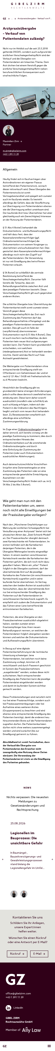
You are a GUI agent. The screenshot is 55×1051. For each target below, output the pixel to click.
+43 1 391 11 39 (11, 154)
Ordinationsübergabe (29, 429)
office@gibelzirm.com (18, 993)
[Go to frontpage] (27, 6)
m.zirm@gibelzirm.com (14, 151)
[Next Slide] (52, 859)
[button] (13, 19)
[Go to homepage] (4, 19)
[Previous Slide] (3, 859)
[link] (27, 141)
